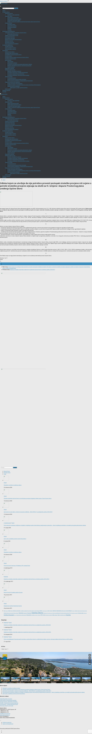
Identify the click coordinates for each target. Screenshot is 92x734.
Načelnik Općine (9, 13)
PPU (70, 613)
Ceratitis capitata (24, 610)
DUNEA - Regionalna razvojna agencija (9, 703)
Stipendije (28, 615)
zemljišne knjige (63, 615)
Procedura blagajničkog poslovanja (16, 74)
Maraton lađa (84, 610)
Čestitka (68, 615)
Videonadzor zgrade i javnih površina (18, 87)
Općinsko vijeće (8, 16)
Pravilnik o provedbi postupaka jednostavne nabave (20, 64)
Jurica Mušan (69, 610)
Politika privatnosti (7, 722)
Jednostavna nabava (12, 63)
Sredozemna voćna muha (21, 615)
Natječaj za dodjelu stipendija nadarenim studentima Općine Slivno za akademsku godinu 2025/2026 (27, 625)
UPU (41, 615)
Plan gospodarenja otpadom (11, 43)
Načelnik (25, 613)
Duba (41, 610)
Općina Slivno (37, 612)
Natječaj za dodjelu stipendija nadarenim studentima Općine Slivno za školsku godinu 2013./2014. (26, 579)
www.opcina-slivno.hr (5, 715)
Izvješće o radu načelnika (13, 14)
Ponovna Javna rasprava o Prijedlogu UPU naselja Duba (17, 565)
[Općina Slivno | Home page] (3, 3)
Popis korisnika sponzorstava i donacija (17, 79)
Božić (12, 610)
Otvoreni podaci (8, 76)
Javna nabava (8, 60)
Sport (15, 615)
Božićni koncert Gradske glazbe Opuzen (13, 592)
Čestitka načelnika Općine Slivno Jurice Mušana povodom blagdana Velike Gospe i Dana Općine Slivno (27, 498)
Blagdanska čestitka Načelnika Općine (13, 606)
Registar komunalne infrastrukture (13, 39)
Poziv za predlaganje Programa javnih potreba (61, 613)
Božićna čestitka (16, 610)
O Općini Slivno (6, 12)
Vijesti (4, 10)
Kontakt (4, 91)
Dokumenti (5, 50)
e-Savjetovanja (7, 523)
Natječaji (6, 576)
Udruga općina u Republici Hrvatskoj (8, 701)
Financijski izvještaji (9, 68)
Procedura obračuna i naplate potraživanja (18, 72)
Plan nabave (10, 61)
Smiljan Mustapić (9, 615)
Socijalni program (9, 46)
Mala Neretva (80, 610)
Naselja (9, 28)
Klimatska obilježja (12, 27)
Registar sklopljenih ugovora (14, 71)
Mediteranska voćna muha (8, 613)
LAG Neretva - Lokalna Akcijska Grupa (9, 704)
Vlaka (59, 615)
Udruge (39, 615)
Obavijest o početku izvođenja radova (12, 485)
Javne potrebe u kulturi (10, 47)
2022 (5, 610)
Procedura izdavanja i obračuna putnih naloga (18, 75)
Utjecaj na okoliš (49, 615)
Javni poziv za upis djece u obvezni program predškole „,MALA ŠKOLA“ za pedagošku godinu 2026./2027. (28, 512)
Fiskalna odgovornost (10, 69)
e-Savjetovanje (44, 610)
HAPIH (48, 610)
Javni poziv (63, 610)
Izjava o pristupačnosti (8, 724)
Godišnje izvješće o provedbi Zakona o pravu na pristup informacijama (24, 85)
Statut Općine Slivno (10, 52)
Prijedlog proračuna (74, 613)
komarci (73, 610)
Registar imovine (9, 41)
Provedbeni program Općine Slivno (13, 54)
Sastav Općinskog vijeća (13, 17)
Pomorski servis (49, 613)
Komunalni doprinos (10, 36)
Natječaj (21, 613)
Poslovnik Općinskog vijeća (14, 20)
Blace (9, 610)
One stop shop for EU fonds (6, 705)
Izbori (51, 610)
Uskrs (44, 615)
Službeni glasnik (6, 90)
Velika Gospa (54, 615)
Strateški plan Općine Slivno (11, 53)
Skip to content (3, 1)
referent (85, 613)
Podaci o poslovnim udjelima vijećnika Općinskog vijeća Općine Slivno (24, 21)
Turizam (9, 30)
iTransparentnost (12, 78)
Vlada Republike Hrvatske (6, 699)
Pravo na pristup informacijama (12, 82)
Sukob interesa (11, 67)
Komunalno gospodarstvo (9, 31)
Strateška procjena (34, 615)
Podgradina (45, 613)
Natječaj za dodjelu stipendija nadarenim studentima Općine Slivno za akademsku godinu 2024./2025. (27, 632)
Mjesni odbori (15, 613)
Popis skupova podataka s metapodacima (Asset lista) (20, 80)
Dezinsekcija (37, 610)
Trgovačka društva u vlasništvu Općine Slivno (15, 32)
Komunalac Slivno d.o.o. (13, 34)
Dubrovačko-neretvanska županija (8, 700)
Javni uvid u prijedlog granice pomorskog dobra (15, 538)
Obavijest (29, 613)
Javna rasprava (57, 610)
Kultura (76, 610)
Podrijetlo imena (11, 24)
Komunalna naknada (10, 38)
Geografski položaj (12, 25)
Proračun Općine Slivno (10, 58)
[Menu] (0, 720)
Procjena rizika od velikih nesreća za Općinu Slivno (17, 57)
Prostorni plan (8, 56)
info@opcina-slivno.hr (5, 713)
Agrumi (7, 610)
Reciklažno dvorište (9, 42)
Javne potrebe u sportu (10, 49)
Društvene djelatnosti (8, 45)
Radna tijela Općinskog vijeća (14, 19)
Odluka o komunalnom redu (11, 35)
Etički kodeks (8, 89)
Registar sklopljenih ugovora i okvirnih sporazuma (19, 65)
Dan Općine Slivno (30, 610)
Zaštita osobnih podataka (14, 86)
